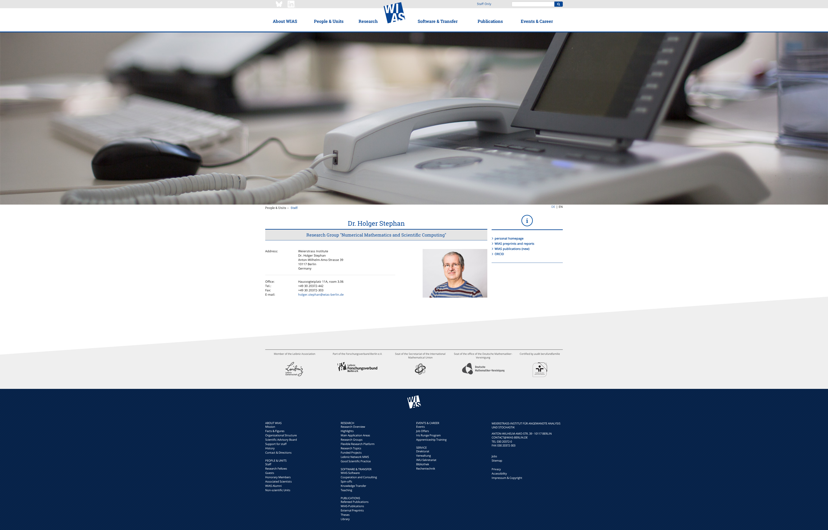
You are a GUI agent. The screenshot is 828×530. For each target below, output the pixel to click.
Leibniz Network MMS (355, 457)
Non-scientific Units (277, 490)
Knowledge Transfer (353, 486)
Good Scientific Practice (356, 461)
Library (345, 519)
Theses (345, 515)
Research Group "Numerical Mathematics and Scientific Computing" (376, 235)
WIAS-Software (350, 473)
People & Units (328, 21)
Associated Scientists (278, 481)
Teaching (346, 490)
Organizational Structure (281, 435)
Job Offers (422, 431)
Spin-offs (346, 481)
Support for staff (276, 444)
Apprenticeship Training (431, 440)
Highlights (347, 431)
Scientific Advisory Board (281, 440)
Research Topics (351, 448)
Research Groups (351, 440)
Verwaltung (423, 455)
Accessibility (499, 473)
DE (553, 207)
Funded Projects (351, 452)
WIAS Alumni (273, 486)
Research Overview (353, 427)
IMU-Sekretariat (426, 460)
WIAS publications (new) (512, 249)
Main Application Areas (355, 435)
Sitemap (497, 460)
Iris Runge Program (428, 435)
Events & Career (537, 21)
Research (368, 21)
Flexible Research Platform (358, 444)
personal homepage (509, 238)
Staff (294, 208)
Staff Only (484, 4)
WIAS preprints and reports (514, 243)
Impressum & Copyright (507, 478)
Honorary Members (278, 477)
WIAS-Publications (352, 506)
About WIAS (285, 21)
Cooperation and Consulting (359, 477)
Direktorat (422, 451)
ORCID (499, 254)
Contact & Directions (278, 452)
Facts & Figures (274, 431)
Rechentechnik (425, 468)
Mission (270, 427)
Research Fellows (276, 468)
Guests (269, 473)
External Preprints (352, 510)
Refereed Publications (355, 502)
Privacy (496, 469)
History (270, 448)
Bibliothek (422, 464)
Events (420, 427)
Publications (490, 21)
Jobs (494, 456)
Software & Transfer (438, 21)
